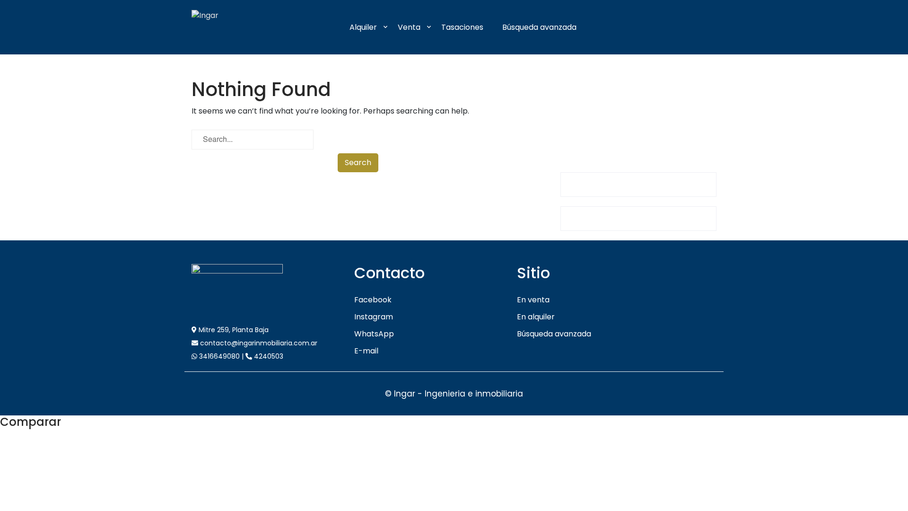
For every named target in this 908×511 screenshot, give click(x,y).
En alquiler (536, 316)
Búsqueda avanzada (539, 27)
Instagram (373, 316)
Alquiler (363, 27)
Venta (409, 27)
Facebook (373, 299)
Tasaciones (462, 27)
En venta (533, 299)
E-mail (366, 350)
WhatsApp (374, 333)
